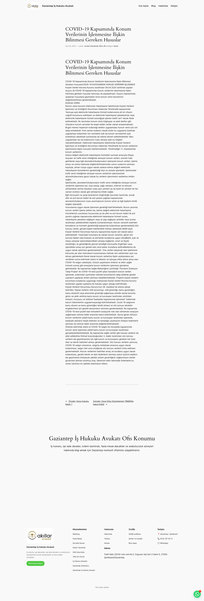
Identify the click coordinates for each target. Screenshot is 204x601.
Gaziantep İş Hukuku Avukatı (57, 5)
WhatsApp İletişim (35, 563)
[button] (197, 594)
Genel (116, 46)
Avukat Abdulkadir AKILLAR (95, 46)
